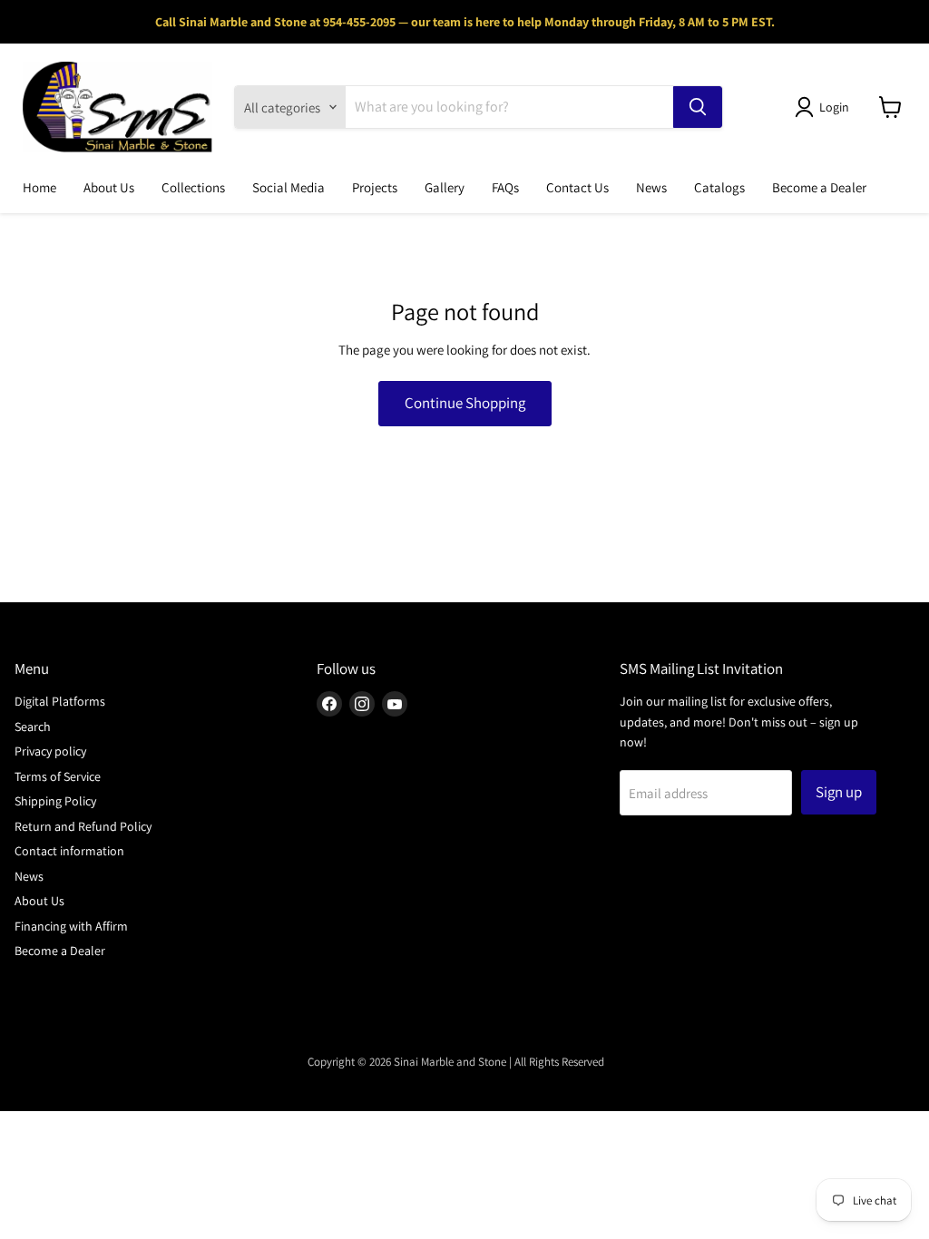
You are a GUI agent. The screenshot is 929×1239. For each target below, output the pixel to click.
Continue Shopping (465, 403)
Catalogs (719, 187)
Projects (374, 187)
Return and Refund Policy (83, 826)
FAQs (505, 187)
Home (39, 187)
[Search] (697, 107)
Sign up (839, 792)
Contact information (69, 851)
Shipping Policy (55, 801)
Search (33, 726)
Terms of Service (58, 776)
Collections (193, 187)
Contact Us (577, 187)
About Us (108, 187)
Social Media (288, 187)
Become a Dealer (819, 187)
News (651, 187)
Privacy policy (50, 751)
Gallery (444, 187)
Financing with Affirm (71, 926)
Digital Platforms (60, 701)
